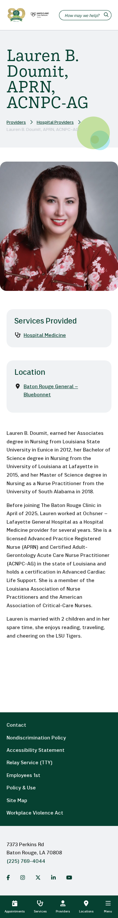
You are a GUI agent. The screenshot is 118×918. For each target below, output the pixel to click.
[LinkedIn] (53, 877)
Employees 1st (23, 775)
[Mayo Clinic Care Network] (39, 15)
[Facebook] (8, 877)
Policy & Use (21, 788)
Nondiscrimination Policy (36, 738)
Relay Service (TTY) (29, 763)
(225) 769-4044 (26, 861)
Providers (16, 122)
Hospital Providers (55, 122)
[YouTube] (69, 877)
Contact (16, 725)
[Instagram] (22, 877)
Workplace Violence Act (35, 813)
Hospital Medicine (45, 335)
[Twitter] (38, 877)
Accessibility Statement (36, 750)
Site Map (17, 800)
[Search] (107, 15)
